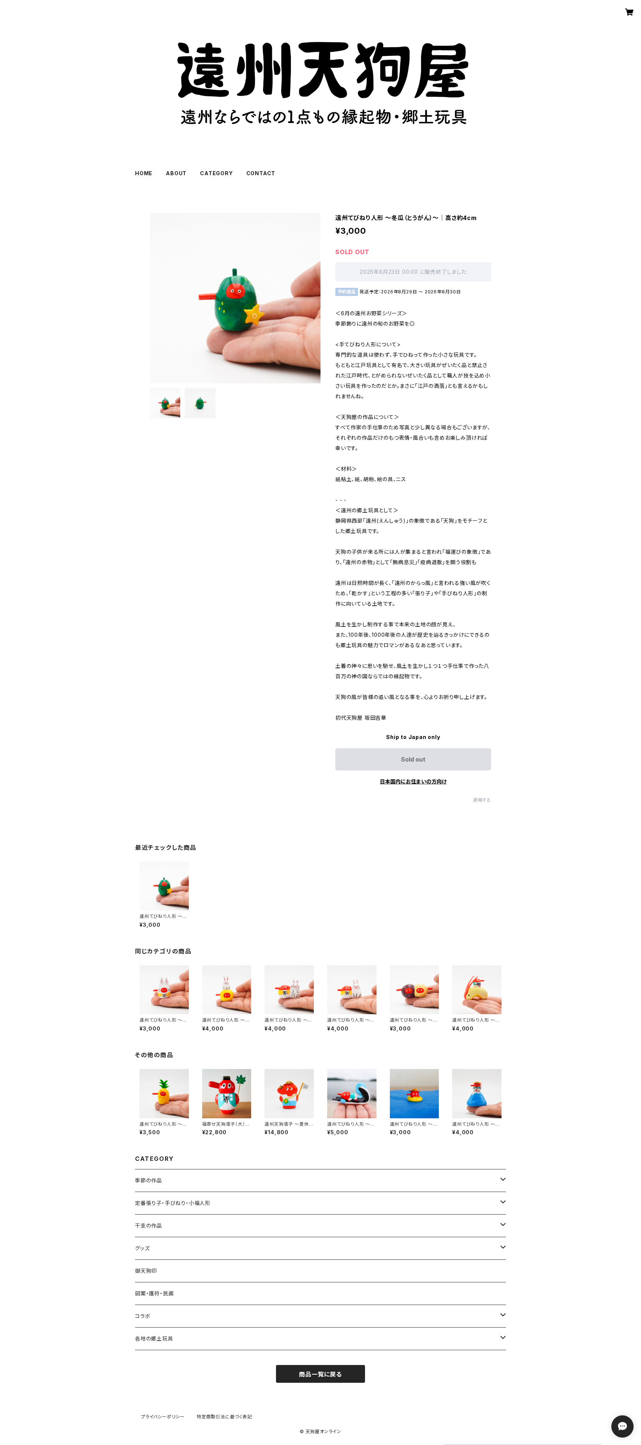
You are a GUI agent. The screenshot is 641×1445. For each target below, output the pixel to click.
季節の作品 (148, 1180)
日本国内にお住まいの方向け (413, 781)
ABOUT (176, 173)
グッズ (142, 1248)
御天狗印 (146, 1271)
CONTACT (261, 173)
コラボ (142, 1316)
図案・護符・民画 (154, 1293)
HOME (143, 173)
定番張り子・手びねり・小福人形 (173, 1203)
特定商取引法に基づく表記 (224, 1416)
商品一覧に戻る (320, 1374)
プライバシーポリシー (163, 1416)
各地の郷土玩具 (154, 1338)
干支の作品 (148, 1225)
